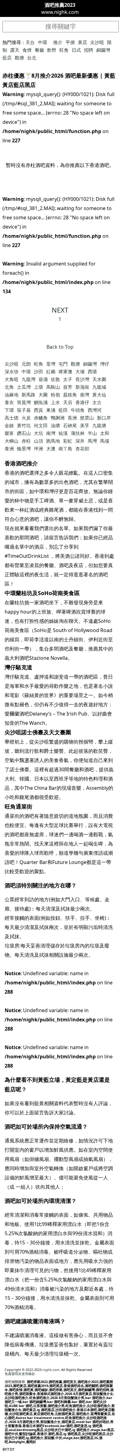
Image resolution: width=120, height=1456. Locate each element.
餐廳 (39, 50)
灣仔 (104, 364)
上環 (38, 387)
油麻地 (11, 394)
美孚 (84, 425)
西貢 (38, 410)
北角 (9, 387)
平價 (70, 42)
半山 (92, 433)
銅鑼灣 (103, 50)
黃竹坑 (24, 425)
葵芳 (67, 387)
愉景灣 (24, 448)
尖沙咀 (97, 42)
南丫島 (65, 448)
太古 (97, 402)
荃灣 (50, 364)
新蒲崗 (82, 387)
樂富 (9, 433)
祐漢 (63, 433)
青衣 (9, 402)
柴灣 (84, 394)
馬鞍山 (53, 387)
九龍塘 (99, 425)
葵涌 (43, 379)
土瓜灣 (24, 387)
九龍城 (99, 387)
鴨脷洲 (58, 418)
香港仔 (82, 402)
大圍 (43, 394)
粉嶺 (55, 394)
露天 (14, 50)
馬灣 (92, 441)
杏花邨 (82, 448)
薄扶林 (78, 433)
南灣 (50, 433)
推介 (57, 42)
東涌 (50, 410)
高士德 (11, 418)
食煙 (27, 50)
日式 (76, 50)
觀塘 (19, 58)
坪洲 (38, 448)
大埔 (80, 371)
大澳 (50, 448)
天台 (30, 42)
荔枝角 (70, 394)
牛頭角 (78, 410)
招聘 (88, 50)
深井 (80, 441)
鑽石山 (24, 433)
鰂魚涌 (41, 402)
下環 (9, 410)
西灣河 (95, 410)
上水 (55, 402)
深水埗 (11, 371)
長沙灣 (82, 379)
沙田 (38, 371)
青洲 (9, 448)
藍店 (7, 58)
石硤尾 (70, 425)
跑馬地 (53, 441)
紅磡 (50, 371)
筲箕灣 (24, 402)
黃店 (82, 42)
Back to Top (60, 346)
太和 (104, 433)
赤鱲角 (41, 418)
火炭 (26, 418)
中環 (42, 42)
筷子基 (24, 410)
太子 (67, 379)
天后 (67, 402)
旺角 (64, 50)
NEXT (60, 309)
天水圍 (99, 379)
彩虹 (67, 441)
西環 (92, 371)
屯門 (63, 364)
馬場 (104, 441)
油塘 (55, 425)
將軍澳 (65, 371)
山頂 (38, 441)
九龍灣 (28, 379)
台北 (31, 58)
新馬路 (28, 394)
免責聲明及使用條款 (20, 1373)
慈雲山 (87, 418)
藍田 (63, 410)
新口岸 (104, 418)
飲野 (51, 50)
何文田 (41, 425)
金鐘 (9, 425)
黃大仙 (99, 394)
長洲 (72, 418)
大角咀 (11, 379)
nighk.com (50, 1369)
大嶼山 (11, 441)
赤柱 (26, 441)
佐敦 (55, 379)
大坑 (38, 433)
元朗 (26, 364)
